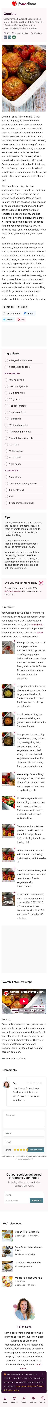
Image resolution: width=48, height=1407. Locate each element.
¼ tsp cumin (15, 457)
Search (43, 1402)
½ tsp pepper (16, 451)
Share (31, 313)
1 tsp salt (14, 444)
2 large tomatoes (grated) (23, 483)
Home (5, 1402)
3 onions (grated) (18, 386)
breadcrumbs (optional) (21, 503)
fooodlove (24, 3)
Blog (24, 1402)
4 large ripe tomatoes (20, 360)
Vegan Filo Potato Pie (27, 1232)
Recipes (14, 1402)
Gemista (6, 1019)
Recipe (10, 307)
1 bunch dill (15, 418)
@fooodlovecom (13, 591)
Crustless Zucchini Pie (28, 1262)
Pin (22, 320)
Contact (33, 1402)
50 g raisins (15, 399)
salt (11, 496)
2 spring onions (17, 412)
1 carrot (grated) (18, 405)
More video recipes (15, 1058)
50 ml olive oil (16, 490)
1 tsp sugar (15, 464)
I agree (43, 1374)
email (40, 632)
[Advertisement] (24, 336)
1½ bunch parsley (18, 425)
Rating (8, 1149)
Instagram (41, 583)
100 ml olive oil (17, 380)
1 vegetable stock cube (21, 438)
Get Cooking (13, 313)
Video (24, 307)
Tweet (10, 320)
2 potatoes (15, 477)
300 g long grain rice (20, 431)
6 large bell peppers (20, 367)
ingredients (37, 624)
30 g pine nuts (17, 393)
